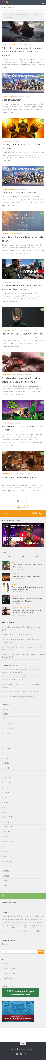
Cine (40, 919)
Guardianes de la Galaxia (37, 922)
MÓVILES (21, 584)
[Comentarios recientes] (37, 556)
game (25, 922)
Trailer (39, 930)
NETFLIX (6, 822)
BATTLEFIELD (5, 45)
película (36, 928)
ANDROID (7, 714)
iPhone (19, 925)
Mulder (28, 928)
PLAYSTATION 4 (8, 842)
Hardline (6, 773)
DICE (7, 921)
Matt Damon (19, 928)
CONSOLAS (7, 748)
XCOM (5, 886)
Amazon (6, 709)
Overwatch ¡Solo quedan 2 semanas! (20, 192)
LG (9, 928)
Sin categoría (8, 861)
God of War (28, 922)
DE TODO (6, 758)
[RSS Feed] (39, 513)
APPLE (13, 584)
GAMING (4, 96)
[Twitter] (33, 513)
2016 (9, 916)
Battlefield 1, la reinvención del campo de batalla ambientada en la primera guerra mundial (22, 52)
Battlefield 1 (4, 919)
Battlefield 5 (10, 919)
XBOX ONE (7, 881)
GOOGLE (6, 768)
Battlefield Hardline (18, 919)
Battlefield (39, 916)
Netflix (32, 928)
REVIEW (14, 330)
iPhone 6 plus (32, 925)
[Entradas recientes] (9, 556)
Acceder (6, 963)
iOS (17, 584)
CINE (13, 574)
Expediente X (17, 922)
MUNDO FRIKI (8, 817)
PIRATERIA (7, 832)
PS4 (13, 474)
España (12, 922)
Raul (5, 697)
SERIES (13, 562)
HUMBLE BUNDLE (9, 783)
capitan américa (34, 919)
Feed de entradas (9, 968)
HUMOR (6, 788)
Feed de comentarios (10, 973)
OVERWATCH (12, 96)
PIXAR (5, 837)
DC (4, 753)
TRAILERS (17, 574)
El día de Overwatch (11, 99)
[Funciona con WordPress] (17, 1049)
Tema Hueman (32, 1049)
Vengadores (4, 934)
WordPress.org (8, 978)
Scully (6, 931)
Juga (5, 684)
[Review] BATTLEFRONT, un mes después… (23, 333)
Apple (21, 915)
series (10, 931)
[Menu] (43, 2)
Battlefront (27, 919)
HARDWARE (7, 778)
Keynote (3, 928)
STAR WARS (7, 866)
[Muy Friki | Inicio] (6, 2)
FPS (22, 922)
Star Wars (24, 930)
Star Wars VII (33, 931)
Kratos (7, 928)
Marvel (13, 927)
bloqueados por (21, 993)
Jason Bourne (38, 925)
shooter (16, 931)
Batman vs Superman (30, 916)
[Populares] (23, 556)
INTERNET (7, 792)
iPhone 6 (25, 925)
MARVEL (21, 608)
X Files (8, 934)
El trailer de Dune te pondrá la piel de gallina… (27, 576)
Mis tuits (4, 944)
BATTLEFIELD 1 (15, 45)
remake (3, 931)
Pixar (40, 928)
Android (15, 916)
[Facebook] (36, 513)
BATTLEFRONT (6, 330)
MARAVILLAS (7, 802)
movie (24, 928)
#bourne (4, 916)
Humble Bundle (8, 925)
